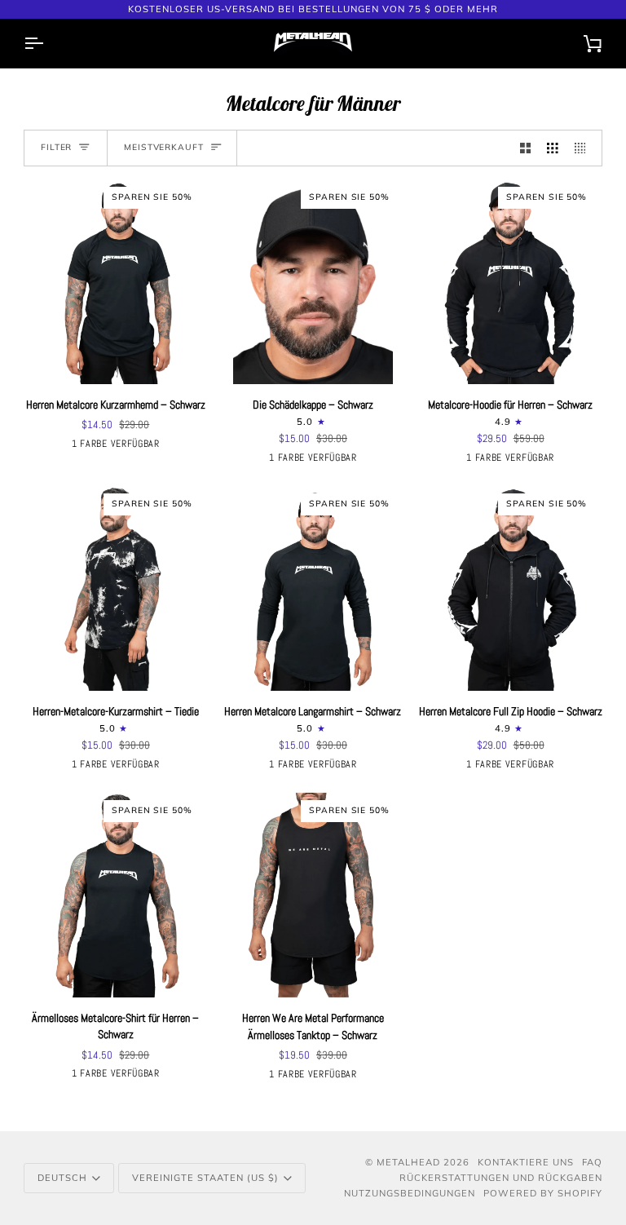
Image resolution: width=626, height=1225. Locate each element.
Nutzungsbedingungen (409, 1193)
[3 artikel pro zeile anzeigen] (552, 148)
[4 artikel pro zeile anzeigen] (584, 148)
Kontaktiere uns (526, 1162)
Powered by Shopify (542, 1193)
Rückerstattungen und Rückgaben (500, 1177)
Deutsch (62, 1177)
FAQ (592, 1162)
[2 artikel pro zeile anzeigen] (526, 148)
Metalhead (408, 1162)
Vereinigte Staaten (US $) (205, 1177)
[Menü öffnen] (48, 43)
